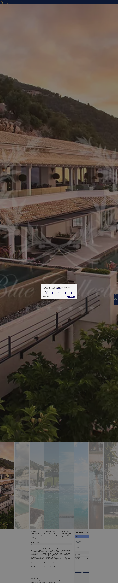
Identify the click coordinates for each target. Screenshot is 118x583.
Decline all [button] (63, 296)
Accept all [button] (71, 296)
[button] (46, 296)
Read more (59, 288)
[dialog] (59, 291)
